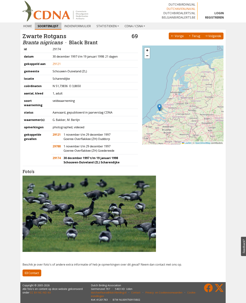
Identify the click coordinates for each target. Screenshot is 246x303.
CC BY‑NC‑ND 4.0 (40, 292)
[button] (159, 107)
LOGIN (219, 13)
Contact (33, 273)
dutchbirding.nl (182, 4)
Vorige (179, 36)
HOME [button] (27, 26)
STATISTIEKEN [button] (107, 26)
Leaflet (187, 142)
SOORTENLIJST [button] (48, 26)
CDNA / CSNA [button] (134, 26)
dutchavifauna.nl (181, 9)
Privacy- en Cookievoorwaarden (163, 292)
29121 (57, 64)
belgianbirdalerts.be (178, 17)
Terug (195, 36)
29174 (57, 158)
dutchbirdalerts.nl (179, 13)
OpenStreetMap (203, 142)
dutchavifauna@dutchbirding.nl (108, 292)
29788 (57, 146)
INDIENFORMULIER (77, 26)
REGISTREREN (214, 17)
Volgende (214, 36)
